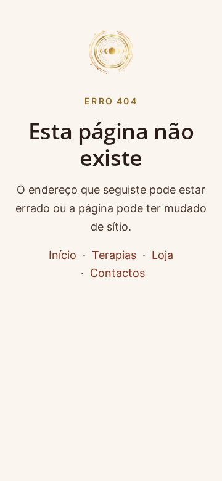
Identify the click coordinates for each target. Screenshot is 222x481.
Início (62, 255)
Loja (162, 255)
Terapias (114, 255)
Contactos (117, 272)
